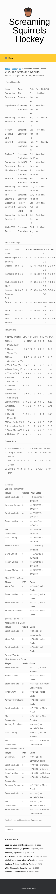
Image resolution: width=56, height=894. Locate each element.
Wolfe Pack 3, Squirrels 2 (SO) (18, 860)
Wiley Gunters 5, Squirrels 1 (16, 867)
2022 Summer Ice (33, 820)
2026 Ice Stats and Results (16, 844)
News (14, 68)
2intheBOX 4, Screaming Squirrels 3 (20, 856)
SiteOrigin (31, 888)
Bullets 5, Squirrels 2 (13, 852)
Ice (20, 68)
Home (7, 68)
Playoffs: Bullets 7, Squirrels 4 (17, 848)
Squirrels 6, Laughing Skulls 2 (17, 864)
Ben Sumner (38, 75)
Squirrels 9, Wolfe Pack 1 (15, 871)
